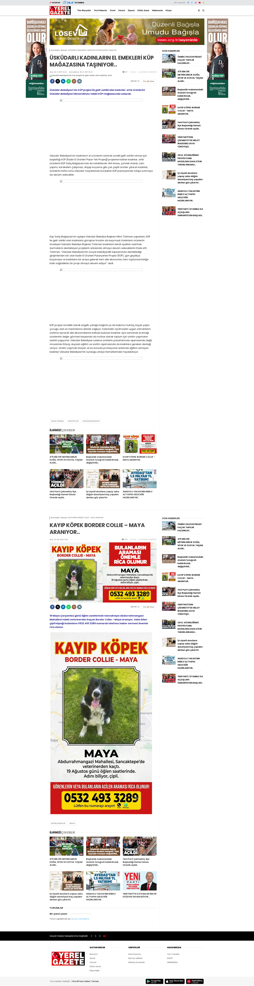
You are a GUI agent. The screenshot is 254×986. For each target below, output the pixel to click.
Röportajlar (95, 970)
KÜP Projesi (74, 421)
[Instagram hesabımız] (195, 2)
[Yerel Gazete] (60, 14)
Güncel (121, 10)
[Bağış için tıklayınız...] (36, 97)
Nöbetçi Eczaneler (136, 962)
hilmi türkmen (58, 421)
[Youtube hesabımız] (200, 2)
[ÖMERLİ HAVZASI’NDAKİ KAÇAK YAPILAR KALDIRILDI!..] (169, 62)
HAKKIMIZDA (172, 962)
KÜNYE (170, 958)
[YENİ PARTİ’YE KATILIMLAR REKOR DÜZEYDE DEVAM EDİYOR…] (140, 880)
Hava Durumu (134, 954)
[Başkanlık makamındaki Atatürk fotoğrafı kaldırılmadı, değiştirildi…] (103, 443)
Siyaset (131, 10)
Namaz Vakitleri (135, 958)
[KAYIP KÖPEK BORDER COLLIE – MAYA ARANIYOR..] (140, 443)
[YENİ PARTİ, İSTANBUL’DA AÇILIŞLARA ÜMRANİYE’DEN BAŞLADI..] (169, 214)
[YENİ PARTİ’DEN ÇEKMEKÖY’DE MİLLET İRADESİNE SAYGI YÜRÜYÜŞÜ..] (169, 142)
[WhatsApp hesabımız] (203, 2)
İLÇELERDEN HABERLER (148, 72)
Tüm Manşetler (84, 10)
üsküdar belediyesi (92, 421)
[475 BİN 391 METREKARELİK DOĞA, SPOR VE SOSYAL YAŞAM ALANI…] (66, 443)
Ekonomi (93, 954)
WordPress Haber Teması (85, 981)
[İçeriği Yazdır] (79, 81)
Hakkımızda (157, 10)
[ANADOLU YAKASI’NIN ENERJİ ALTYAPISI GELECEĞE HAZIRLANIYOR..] (140, 478)
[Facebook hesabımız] (188, 2)
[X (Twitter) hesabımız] (192, 2)
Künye (169, 10)
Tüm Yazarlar (173, 954)
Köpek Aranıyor (58, 823)
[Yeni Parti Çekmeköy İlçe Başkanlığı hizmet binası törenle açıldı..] (66, 478)
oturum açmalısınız (80, 919)
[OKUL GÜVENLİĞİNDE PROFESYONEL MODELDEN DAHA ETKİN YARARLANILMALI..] (169, 160)
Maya (73, 823)
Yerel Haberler (100, 10)
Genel (112, 10)
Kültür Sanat (143, 10)
